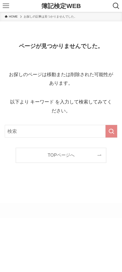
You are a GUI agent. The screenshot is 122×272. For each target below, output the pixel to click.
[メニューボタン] (6, 6)
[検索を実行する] (111, 131)
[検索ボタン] (116, 6)
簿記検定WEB (61, 6)
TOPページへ (61, 155)
